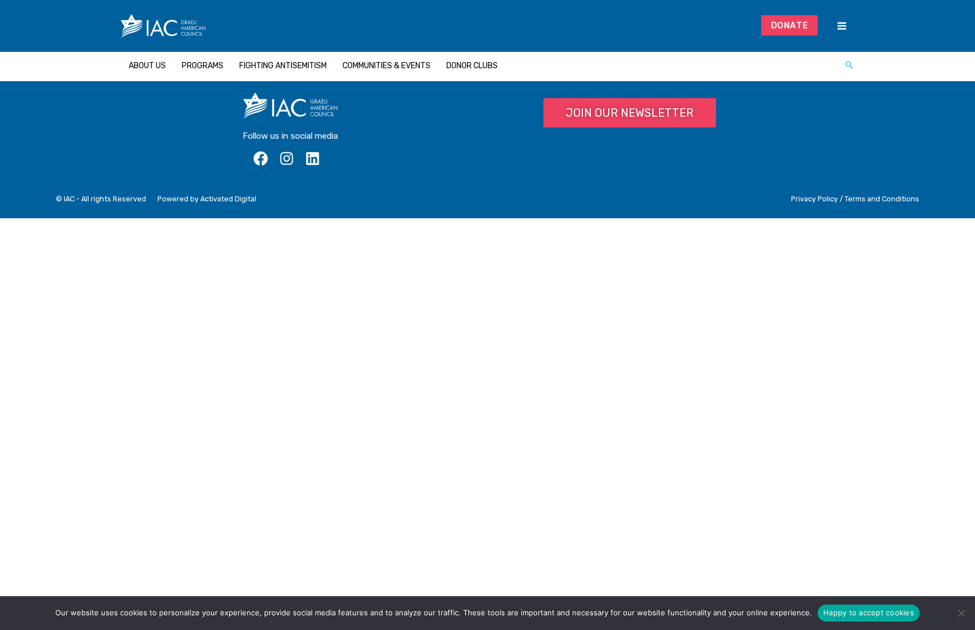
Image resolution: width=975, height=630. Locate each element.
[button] (849, 66)
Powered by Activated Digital (206, 199)
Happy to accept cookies (868, 612)
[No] (961, 613)
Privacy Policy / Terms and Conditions (855, 199)
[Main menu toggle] (841, 26)
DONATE (790, 25)
